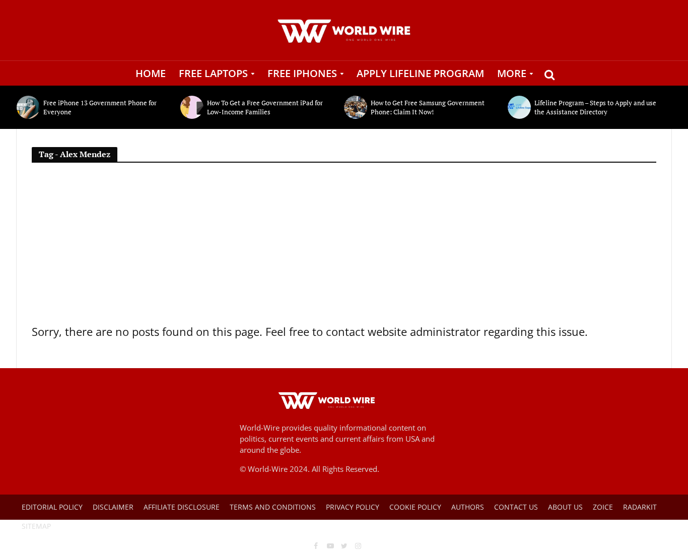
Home (150, 73)
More (511, 73)
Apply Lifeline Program (420, 73)
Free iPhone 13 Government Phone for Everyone (100, 107)
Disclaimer (113, 507)
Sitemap (36, 526)
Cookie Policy (415, 507)
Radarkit (640, 507)
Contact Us (516, 507)
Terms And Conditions (273, 507)
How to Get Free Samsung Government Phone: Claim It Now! (428, 107)
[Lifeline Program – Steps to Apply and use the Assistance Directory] (518, 107)
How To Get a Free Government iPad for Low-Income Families (265, 107)
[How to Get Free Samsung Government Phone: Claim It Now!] (355, 107)
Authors (467, 507)
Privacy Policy (352, 507)
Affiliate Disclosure (182, 507)
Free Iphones (302, 73)
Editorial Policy (52, 507)
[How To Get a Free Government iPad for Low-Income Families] (191, 107)
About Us (565, 507)
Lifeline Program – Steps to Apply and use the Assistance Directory (595, 107)
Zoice (603, 507)
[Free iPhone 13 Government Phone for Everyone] (27, 107)
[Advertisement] (344, 247)
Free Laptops (213, 73)
